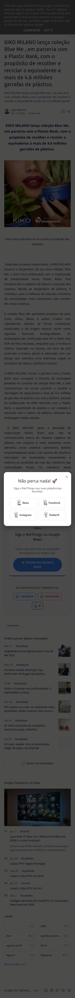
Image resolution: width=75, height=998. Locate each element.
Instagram (26, 515)
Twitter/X (54, 515)
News (25, 502)
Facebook (54, 502)
